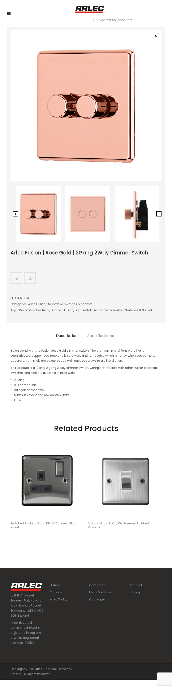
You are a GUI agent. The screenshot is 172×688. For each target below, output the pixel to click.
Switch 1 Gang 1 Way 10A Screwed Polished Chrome (118, 525)
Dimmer (57, 310)
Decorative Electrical (34, 310)
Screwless (116, 310)
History (55, 585)
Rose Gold (101, 310)
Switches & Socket (138, 310)
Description (67, 335)
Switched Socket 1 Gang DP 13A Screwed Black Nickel (43, 525)
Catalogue (97, 599)
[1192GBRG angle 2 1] (87, 214)
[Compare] (31, 278)
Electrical (135, 585)
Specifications (100, 335)
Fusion (68, 310)
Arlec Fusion (37, 304)
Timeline (56, 592)
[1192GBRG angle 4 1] (137, 214)
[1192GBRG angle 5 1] (38, 214)
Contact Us (97, 585)
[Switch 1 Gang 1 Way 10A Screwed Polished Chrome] (125, 480)
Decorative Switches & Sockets (70, 304)
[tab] (67, 337)
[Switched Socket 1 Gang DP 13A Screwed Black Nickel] (47, 480)
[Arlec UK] (89, 9)
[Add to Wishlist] (16, 278)
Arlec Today (58, 599)
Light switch (83, 310)
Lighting (134, 592)
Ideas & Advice (100, 592)
